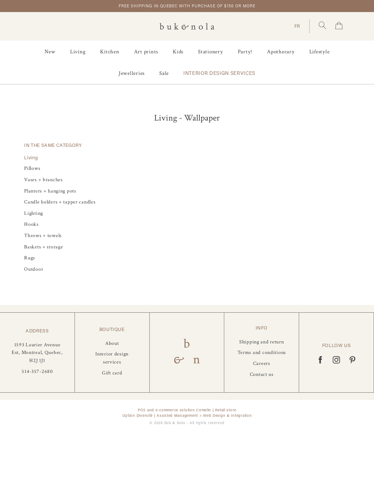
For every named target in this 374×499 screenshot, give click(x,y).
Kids (178, 51)
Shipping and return (261, 341)
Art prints (146, 51)
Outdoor (33, 269)
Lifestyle (319, 51)
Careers (261, 363)
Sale (164, 73)
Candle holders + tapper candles (59, 201)
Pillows (32, 168)
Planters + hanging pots (50, 190)
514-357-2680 (37, 371)
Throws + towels (43, 235)
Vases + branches (43, 179)
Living (78, 51)
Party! (245, 51)
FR (297, 26)
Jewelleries (132, 73)
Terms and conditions (261, 352)
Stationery (210, 51)
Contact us (262, 374)
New (50, 51)
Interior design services (219, 73)
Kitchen (109, 51)
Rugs (29, 257)
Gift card (112, 372)
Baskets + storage (43, 246)
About (112, 343)
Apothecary (281, 51)
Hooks (31, 224)
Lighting (33, 213)
